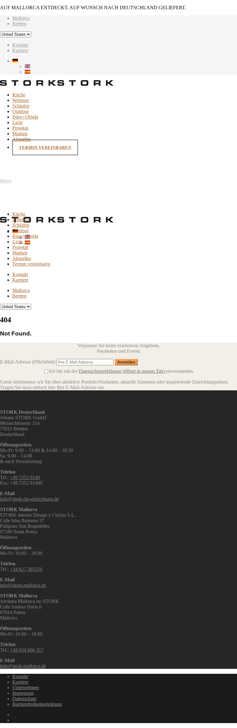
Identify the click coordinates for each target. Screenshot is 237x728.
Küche (18, 94)
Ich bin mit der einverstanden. (121, 371)
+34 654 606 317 (27, 650)
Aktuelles (21, 139)
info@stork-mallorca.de (23, 585)
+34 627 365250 (26, 569)
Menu (5, 180)
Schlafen (20, 105)
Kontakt (20, 44)
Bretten (19, 23)
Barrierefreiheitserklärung (37, 704)
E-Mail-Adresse (27, 361)
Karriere (20, 50)
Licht (17, 122)
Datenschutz (24, 698)
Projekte (20, 128)
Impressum (23, 693)
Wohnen (20, 100)
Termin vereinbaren (45, 147)
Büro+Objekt (25, 117)
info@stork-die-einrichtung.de (29, 499)
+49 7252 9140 (25, 477)
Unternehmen (25, 687)
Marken (19, 133)
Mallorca (21, 18)
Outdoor (20, 111)
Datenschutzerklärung (122, 371)
